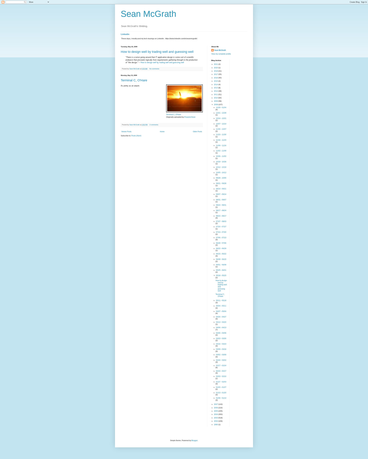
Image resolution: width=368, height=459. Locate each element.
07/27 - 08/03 (221, 221)
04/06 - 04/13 (221, 328)
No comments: (154, 69)
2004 (216, 414)
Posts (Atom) (136, 136)
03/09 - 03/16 (221, 349)
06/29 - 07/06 (221, 243)
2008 (216, 105)
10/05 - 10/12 (221, 173)
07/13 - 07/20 (221, 232)
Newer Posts (126, 132)
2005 (216, 411)
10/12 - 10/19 (221, 167)
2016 (216, 78)
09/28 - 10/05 (221, 178)
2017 (216, 74)
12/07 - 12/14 (221, 124)
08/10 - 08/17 (221, 216)
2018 (216, 71)
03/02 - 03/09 (221, 355)
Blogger (194, 440)
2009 (216, 101)
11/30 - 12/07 (221, 129)
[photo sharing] (184, 112)
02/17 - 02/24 (221, 366)
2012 (216, 91)
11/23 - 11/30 (221, 135)
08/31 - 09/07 (221, 200)
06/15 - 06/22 (221, 254)
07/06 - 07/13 (221, 238)
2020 (216, 68)
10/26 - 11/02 (221, 156)
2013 (216, 88)
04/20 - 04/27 (221, 317)
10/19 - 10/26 (221, 162)
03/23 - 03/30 (221, 338)
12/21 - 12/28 (221, 113)
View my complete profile (221, 54)
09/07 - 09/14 (221, 194)
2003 (216, 418)
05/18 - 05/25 (221, 275)
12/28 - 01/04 (221, 107)
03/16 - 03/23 (221, 344)
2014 (216, 85)
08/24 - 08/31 (221, 205)
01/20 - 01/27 (221, 387)
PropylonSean (189, 117)
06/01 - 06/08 (221, 265)
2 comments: (154, 125)
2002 (216, 421)
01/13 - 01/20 (221, 393)
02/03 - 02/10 (221, 376)
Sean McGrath (148, 14)
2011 (216, 95)
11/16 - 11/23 (221, 140)
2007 (216, 404)
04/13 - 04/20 (221, 322)
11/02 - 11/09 (221, 151)
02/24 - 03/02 (221, 360)
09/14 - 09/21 (221, 189)
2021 (216, 64)
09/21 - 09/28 (221, 183)
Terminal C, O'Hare (134, 80)
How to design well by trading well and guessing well (157, 52)
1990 (216, 425)
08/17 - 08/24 (221, 210)
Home (162, 132)
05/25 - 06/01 (221, 270)
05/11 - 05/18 (221, 300)
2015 (216, 81)
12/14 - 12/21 (221, 118)
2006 (216, 408)
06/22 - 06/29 (221, 249)
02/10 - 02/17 (221, 371)
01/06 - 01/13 (221, 398)
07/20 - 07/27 (221, 227)
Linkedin (125, 34)
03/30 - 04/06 (221, 333)
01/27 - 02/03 (221, 382)
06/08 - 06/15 (221, 259)
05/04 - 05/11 (221, 306)
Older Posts (197, 132)
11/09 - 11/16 (221, 145)
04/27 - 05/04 (221, 311)
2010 (216, 98)
